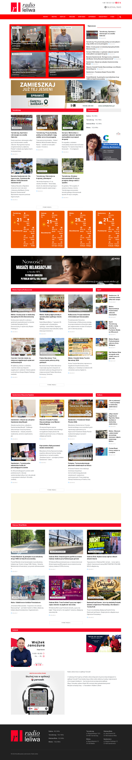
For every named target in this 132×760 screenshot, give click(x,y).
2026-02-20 (112, 426)
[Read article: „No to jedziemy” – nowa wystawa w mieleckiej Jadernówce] (101, 404)
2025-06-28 (112, 317)
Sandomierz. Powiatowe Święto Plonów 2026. (100, 72)
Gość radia (81, 16)
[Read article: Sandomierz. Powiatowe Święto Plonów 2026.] (80, 408)
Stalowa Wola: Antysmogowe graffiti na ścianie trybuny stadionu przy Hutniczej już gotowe (65, 70)
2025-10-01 (112, 455)
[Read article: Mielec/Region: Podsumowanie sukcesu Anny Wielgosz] (101, 342)
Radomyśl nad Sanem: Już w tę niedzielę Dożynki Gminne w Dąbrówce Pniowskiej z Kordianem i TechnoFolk (104, 605)
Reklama (72, 16)
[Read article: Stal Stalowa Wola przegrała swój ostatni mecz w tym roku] (101, 355)
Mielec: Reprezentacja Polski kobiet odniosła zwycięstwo (114, 311)
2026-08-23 (16, 48)
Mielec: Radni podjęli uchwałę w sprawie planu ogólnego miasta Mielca (50, 317)
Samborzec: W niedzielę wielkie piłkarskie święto (114, 297)
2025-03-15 (112, 334)
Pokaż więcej (47, 207)
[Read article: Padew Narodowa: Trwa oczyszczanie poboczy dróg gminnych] (52, 347)
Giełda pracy (103, 16)
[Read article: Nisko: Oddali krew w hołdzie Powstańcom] (28, 588)
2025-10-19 (112, 443)
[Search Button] (120, 16)
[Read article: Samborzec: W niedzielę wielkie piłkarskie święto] (101, 299)
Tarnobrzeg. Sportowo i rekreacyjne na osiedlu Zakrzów (107, 34)
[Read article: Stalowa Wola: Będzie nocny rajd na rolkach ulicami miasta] (104, 542)
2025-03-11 (112, 347)
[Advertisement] (66, 506)
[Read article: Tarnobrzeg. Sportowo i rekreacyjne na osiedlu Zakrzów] (92, 35)
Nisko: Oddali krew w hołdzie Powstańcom (26, 602)
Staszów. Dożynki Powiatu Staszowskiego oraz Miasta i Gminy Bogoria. (50, 422)
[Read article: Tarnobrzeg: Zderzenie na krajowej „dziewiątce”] (47, 166)
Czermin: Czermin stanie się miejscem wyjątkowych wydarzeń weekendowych (22, 360)
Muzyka (54, 16)
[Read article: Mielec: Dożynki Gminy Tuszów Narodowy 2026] (80, 347)
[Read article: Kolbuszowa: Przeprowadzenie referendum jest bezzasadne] (80, 303)
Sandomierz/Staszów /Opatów (61, 27)
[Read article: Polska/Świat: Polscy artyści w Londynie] (101, 451)
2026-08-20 (72, 482)
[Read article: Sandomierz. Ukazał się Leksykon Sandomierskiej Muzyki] (66, 38)
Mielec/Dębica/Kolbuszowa (22, 54)
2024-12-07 (112, 361)
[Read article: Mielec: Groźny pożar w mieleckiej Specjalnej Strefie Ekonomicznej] (28, 64)
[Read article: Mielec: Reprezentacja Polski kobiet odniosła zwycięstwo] (101, 310)
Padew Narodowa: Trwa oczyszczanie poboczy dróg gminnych (49, 360)
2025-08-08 (112, 302)
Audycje (62, 16)
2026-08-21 (54, 74)
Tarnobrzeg (17, 27)
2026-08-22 (54, 48)
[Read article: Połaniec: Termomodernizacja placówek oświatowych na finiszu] (80, 452)
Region (45, 16)
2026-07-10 (112, 409)
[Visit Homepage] (23, 7)
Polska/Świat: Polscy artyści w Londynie (114, 450)
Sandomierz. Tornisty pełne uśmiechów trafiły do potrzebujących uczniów (20, 465)
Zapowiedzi (92, 16)
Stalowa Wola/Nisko (57, 54)
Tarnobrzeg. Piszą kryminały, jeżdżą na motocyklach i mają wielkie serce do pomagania (26, 43)
